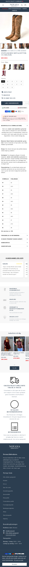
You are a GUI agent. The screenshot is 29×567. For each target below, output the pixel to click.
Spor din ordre (7, 487)
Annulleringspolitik (8, 491)
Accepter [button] (14, 564)
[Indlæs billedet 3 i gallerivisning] (15, 46)
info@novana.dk (10, 531)
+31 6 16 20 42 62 (11, 535)
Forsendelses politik (8, 501)
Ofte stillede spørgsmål (9, 477)
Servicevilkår (6, 494)
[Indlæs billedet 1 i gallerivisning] (3, 46)
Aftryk (4, 511)
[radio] (4, 67)
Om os (5, 484)
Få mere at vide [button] (18, 560)
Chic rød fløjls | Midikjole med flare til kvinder (7, 354)
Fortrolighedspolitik (8, 504)
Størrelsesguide (7, 515)
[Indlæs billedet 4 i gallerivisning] (21, 46)
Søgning (5, 518)
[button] (3, 5)
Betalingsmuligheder (8, 508)
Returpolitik (6, 497)
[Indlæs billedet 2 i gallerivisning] (9, 46)
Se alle (14, 368)
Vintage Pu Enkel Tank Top (19, 353)
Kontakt (5, 480)
